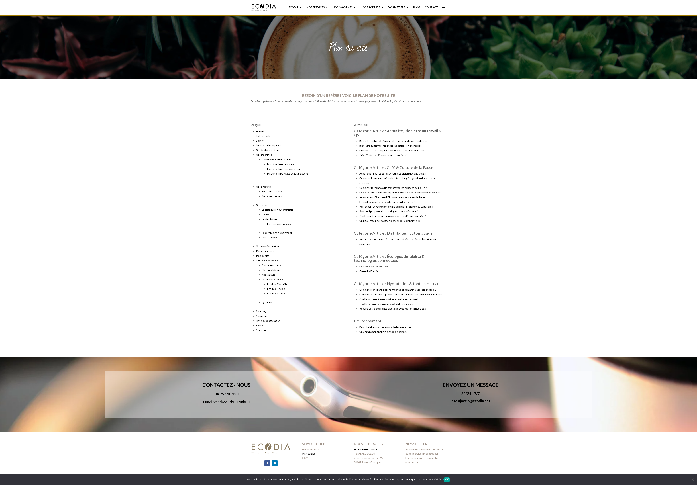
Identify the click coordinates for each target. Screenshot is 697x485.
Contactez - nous (271, 265)
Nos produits (370, 7)
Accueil (260, 131)
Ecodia (293, 7)
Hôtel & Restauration (268, 320)
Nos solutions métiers (268, 246)
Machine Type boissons (280, 164)
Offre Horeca (269, 237)
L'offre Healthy (264, 135)
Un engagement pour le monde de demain (383, 331)
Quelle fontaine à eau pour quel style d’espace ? (386, 303)
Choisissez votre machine (276, 159)
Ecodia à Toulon (276, 288)
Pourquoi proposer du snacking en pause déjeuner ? (388, 211)
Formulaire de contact (366, 449)
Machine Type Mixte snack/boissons (287, 173)
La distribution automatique (277, 209)
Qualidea (267, 302)
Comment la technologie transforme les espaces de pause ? (393, 187)
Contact (431, 7)
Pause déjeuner (265, 251)
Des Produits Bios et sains (374, 266)
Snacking (261, 311)
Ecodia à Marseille (277, 284)
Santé (259, 325)
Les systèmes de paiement (277, 232)
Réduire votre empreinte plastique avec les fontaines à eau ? (393, 308)
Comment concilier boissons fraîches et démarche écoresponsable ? (397, 289)
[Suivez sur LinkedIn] (275, 463)
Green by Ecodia (368, 271)
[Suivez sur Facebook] (267, 463)
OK (447, 479)
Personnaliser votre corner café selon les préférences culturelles (396, 206)
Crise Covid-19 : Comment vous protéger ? (383, 155)
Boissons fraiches (272, 196)
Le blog (260, 140)
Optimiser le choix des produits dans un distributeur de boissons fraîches (400, 294)
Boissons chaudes (272, 191)
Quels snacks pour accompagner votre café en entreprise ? (392, 216)
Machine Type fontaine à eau (283, 168)
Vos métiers (396, 7)
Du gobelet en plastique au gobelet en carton (385, 327)
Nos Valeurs (268, 274)
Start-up (261, 330)
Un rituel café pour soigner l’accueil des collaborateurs (390, 220)
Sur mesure (262, 316)
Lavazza (266, 214)
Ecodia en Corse (276, 293)
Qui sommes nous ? (267, 260)
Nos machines (342, 7)
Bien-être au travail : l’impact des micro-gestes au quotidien (393, 140)
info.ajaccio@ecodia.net (470, 401)
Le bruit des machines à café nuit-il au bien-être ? (387, 201)
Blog (416, 7)
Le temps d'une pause (268, 145)
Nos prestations (271, 269)
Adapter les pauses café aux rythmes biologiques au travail (392, 173)
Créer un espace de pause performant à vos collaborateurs (392, 150)
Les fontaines (269, 219)
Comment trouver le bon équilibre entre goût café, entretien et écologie (400, 192)
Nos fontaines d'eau (267, 150)
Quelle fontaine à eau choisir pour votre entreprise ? (388, 299)
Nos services (316, 7)
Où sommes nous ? (272, 279)
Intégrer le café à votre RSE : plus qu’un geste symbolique (392, 197)
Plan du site (262, 255)
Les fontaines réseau (279, 223)
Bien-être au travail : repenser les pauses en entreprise (390, 145)
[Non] (692, 479)
